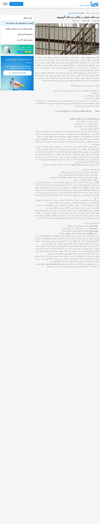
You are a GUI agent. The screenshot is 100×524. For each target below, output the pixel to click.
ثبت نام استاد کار (16, 4)
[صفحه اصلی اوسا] (94, 3)
